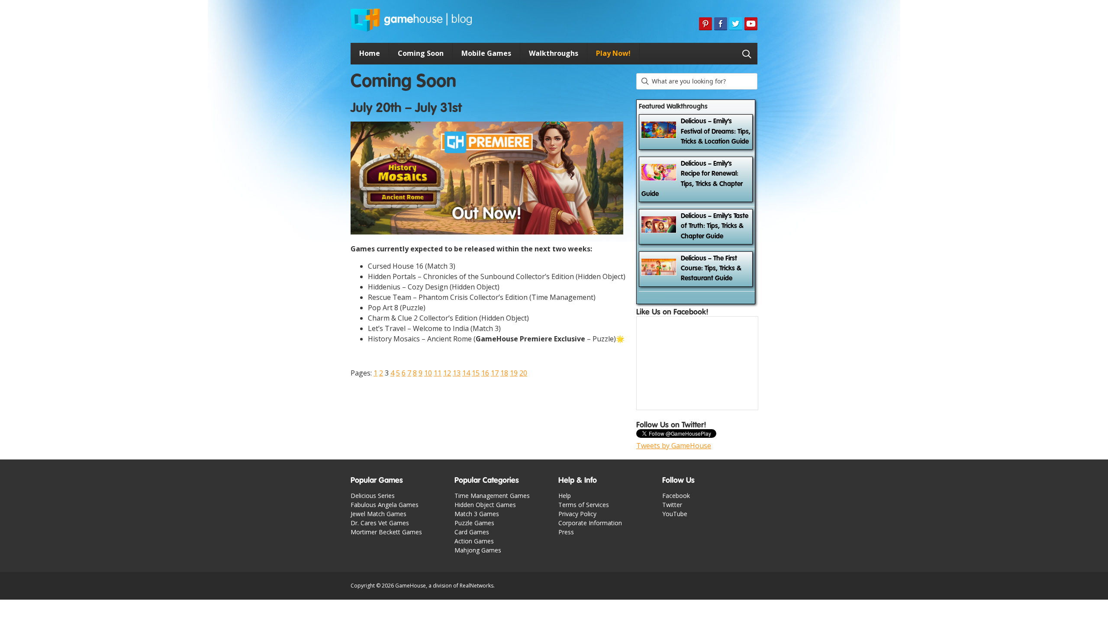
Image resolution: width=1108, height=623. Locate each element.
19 (514, 373)
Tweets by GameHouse (673, 445)
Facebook (676, 495)
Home (369, 53)
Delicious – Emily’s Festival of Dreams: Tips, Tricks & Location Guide (715, 131)
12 (447, 373)
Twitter (672, 505)
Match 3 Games (476, 514)
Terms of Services (583, 505)
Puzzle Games (474, 523)
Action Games (474, 541)
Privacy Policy (577, 514)
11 (437, 373)
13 (457, 373)
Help (564, 495)
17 (495, 373)
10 (428, 373)
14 (466, 373)
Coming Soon (421, 53)
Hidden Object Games (485, 505)
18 (504, 373)
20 (523, 373)
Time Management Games (492, 495)
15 (476, 373)
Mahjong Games (477, 550)
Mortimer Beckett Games (386, 532)
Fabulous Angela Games (385, 505)
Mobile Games (486, 53)
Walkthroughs (553, 53)
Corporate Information (590, 523)
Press (566, 532)
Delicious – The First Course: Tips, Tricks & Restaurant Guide (711, 269)
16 (485, 373)
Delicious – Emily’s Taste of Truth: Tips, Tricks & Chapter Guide (714, 226)
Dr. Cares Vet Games (380, 523)
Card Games (471, 532)
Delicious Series (373, 495)
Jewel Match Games (378, 514)
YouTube (674, 514)
